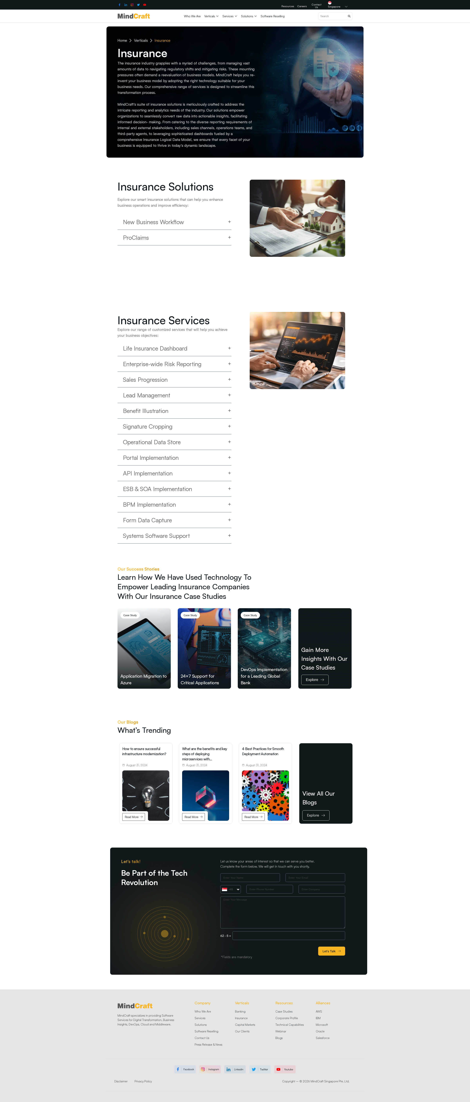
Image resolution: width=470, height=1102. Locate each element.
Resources (284, 1003)
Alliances (323, 1003)
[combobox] (230, 889)
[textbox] (227, 889)
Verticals (242, 1003)
